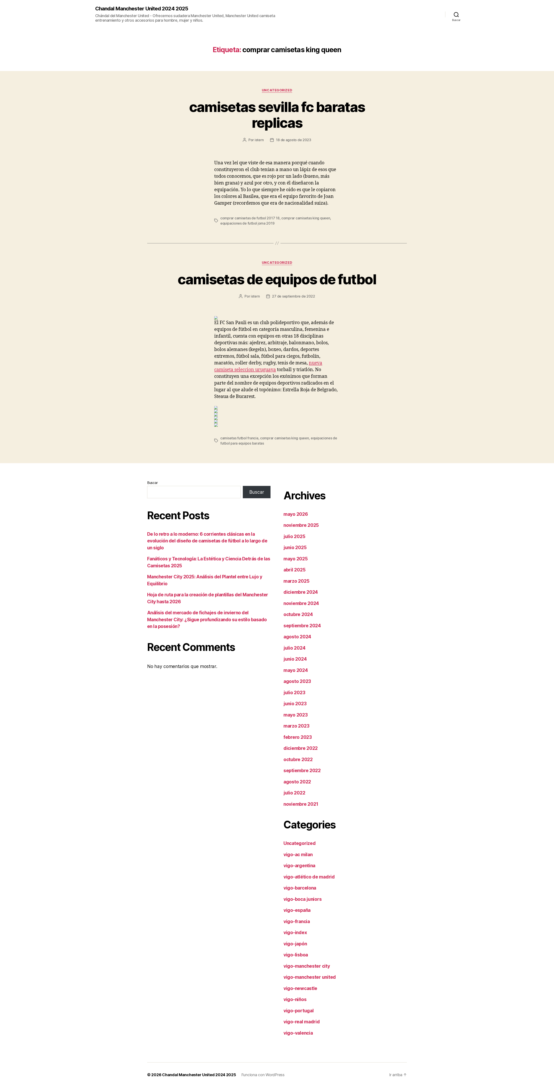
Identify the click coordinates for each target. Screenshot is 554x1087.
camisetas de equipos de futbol (277, 279)
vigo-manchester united (309, 977)
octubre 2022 (298, 759)
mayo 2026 (295, 514)
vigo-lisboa (295, 955)
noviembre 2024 (301, 603)
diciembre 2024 (300, 592)
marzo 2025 (296, 581)
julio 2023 (294, 692)
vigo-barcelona (299, 888)
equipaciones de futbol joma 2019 (247, 223)
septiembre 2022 (302, 770)
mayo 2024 (295, 670)
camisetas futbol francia (239, 438)
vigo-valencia (298, 1033)
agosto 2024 (297, 636)
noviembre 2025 (301, 525)
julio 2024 (294, 648)
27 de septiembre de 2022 (293, 296)
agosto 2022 (297, 782)
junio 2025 (294, 547)
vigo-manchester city (306, 966)
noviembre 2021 (300, 804)
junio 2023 (294, 703)
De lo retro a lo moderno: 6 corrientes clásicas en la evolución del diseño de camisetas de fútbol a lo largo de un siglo (207, 540)
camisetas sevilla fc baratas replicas (277, 115)
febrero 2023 (297, 737)
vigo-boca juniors (302, 899)
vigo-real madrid (301, 1021)
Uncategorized (277, 90)
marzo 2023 (296, 726)
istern (259, 140)
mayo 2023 (295, 715)
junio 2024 (295, 659)
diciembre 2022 (300, 748)
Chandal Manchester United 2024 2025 (141, 8)
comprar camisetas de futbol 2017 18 (250, 218)
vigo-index (295, 932)
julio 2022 (294, 793)
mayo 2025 (295, 558)
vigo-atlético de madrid (309, 877)
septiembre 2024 (302, 625)
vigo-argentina (299, 865)
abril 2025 (294, 570)
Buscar (152, 482)
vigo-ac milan (298, 854)
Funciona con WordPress (263, 1074)
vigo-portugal (298, 1010)
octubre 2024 (298, 614)
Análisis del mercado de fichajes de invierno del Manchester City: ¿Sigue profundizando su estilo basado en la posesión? (207, 619)
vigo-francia (296, 921)
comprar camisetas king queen (305, 218)
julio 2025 (294, 536)
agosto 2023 (297, 681)
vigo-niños (294, 999)
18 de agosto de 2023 (293, 140)
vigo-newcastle (300, 988)
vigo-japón (295, 943)
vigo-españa (297, 910)
